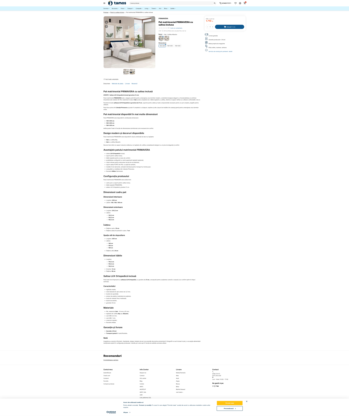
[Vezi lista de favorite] (235, 3)
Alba (177, 375)
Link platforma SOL (145, 397)
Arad (177, 378)
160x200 (170, 46)
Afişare (125, 412)
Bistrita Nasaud (180, 389)
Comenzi (106, 378)
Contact (142, 375)
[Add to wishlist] (106, 26)
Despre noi (143, 372)
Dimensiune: (162, 43)
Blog (141, 381)
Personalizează (229, 408)
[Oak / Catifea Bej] (166, 38)
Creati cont (106, 375)
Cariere (142, 384)
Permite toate (230, 403)
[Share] (106, 22)
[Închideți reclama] (246, 401)
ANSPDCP (143, 389)
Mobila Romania (180, 372)
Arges (178, 381)
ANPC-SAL (143, 392)
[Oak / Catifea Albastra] (161, 38)
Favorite (105, 381)
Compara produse (108, 384)
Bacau (178, 384)
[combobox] (173, 3)
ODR (141, 395)
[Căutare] (214, 3)
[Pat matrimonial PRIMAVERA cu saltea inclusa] (129, 42)
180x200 (177, 46)
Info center (143, 378)
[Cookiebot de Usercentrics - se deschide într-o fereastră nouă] (111, 412)
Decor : (161, 34)
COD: (160, 31)
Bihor (177, 386)
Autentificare (107, 372)
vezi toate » (179, 392)
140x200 (162, 46)
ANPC (141, 386)
